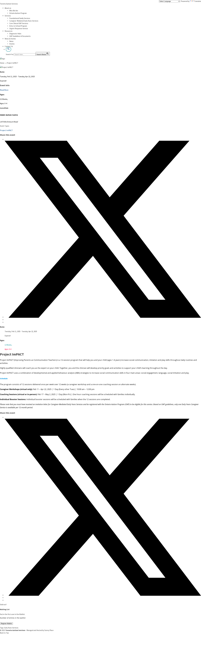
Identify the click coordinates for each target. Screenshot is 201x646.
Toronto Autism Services (9, 4)
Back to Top (4, 633)
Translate (197, 1)
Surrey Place (49, 630)
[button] (8, 49)
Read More (4, 90)
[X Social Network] (103, 317)
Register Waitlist (6, 623)
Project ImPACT (6, 130)
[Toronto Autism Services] (2, 59)
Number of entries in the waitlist (12, 618)
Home (2, 63)
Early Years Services (11, 628)
